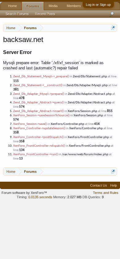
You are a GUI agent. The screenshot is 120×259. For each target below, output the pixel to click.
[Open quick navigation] (113, 28)
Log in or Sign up (98, 4)
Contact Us (98, 185)
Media (53, 6)
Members (74, 6)
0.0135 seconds (40, 197)
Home (12, 6)
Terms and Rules (105, 193)
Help (113, 185)
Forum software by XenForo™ (24, 193)
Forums (32, 6)
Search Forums (17, 14)
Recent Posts (45, 14)
